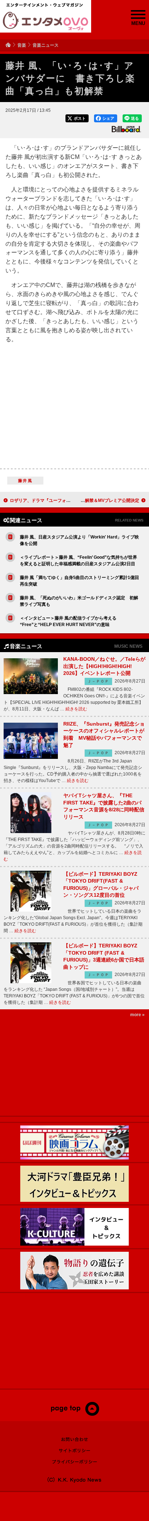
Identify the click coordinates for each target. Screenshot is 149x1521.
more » (137, 1014)
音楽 (21, 45)
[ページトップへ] (74, 1414)
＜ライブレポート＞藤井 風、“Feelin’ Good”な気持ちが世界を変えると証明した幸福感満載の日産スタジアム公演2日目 (78, 560)
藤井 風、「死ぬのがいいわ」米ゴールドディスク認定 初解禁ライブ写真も (79, 601)
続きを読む (76, 708)
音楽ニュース (46, 45)
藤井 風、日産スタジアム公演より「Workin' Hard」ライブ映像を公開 (79, 540)
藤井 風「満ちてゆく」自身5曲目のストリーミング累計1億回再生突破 (79, 581)
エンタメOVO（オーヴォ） (45, 21)
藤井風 (25, 480)
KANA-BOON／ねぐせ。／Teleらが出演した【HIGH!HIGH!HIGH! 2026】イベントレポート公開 (104, 666)
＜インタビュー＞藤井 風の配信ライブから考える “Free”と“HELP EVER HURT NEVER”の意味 (68, 621)
